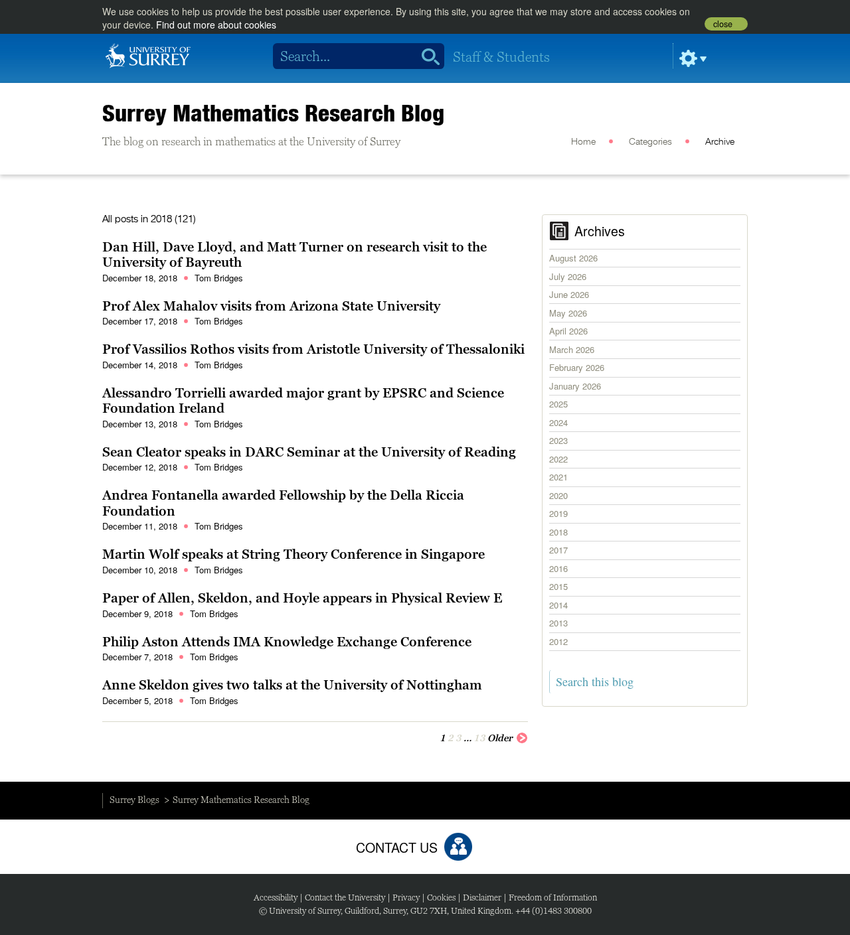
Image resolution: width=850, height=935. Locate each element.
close (722, 24)
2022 (558, 459)
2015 (558, 586)
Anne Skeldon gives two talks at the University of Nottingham (292, 685)
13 (479, 738)
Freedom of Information (553, 897)
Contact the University (345, 897)
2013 (558, 622)
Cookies (441, 897)
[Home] (148, 54)
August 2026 (573, 258)
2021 (558, 476)
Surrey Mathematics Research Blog (273, 113)
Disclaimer (482, 897)
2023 (558, 440)
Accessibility (276, 897)
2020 (558, 495)
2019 (558, 513)
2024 (558, 422)
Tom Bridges (219, 277)
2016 (558, 568)
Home (583, 142)
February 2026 (576, 367)
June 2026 (569, 294)
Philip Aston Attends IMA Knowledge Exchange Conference (286, 641)
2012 (558, 641)
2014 (558, 605)
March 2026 (571, 349)
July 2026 (567, 276)
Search (426, 56)
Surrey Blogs (134, 799)
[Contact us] (458, 847)
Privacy (406, 897)
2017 (558, 549)
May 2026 (568, 313)
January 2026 (575, 386)
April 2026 (568, 330)
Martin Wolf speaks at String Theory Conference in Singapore (293, 554)
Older (500, 738)
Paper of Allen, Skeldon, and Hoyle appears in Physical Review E (302, 598)
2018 (558, 532)
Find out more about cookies (216, 24)
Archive (719, 142)
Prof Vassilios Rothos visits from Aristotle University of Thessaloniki (313, 349)
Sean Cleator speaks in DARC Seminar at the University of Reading (309, 452)
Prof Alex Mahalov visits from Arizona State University (271, 306)
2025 (558, 403)
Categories (650, 142)
